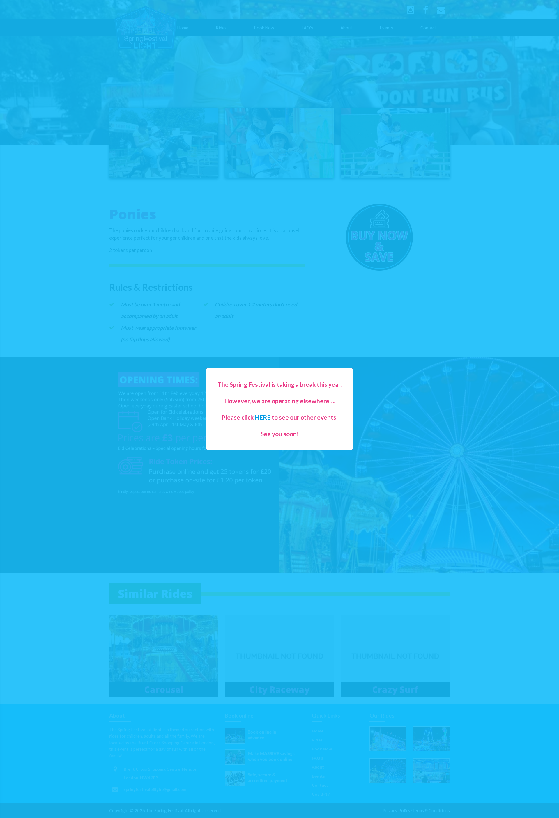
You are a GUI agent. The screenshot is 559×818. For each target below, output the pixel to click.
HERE (262, 417)
